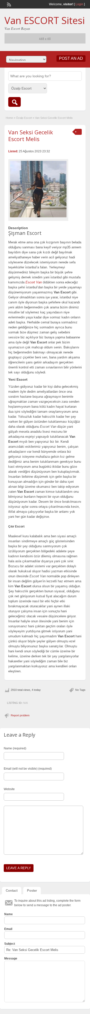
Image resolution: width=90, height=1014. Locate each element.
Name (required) (15, 748)
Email (8, 929)
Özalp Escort (24, 117)
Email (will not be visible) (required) (28, 768)
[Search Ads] (14, 102)
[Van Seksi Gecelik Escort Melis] (38, 189)
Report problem (20, 715)
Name (8, 914)
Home (9, 117)
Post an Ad (71, 58)
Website (9, 789)
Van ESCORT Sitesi (44, 20)
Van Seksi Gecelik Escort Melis (30, 135)
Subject (9, 943)
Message (10, 958)
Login (79, 4)
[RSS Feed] (8, 4)
